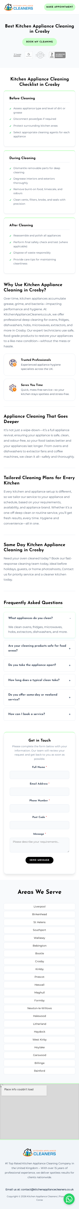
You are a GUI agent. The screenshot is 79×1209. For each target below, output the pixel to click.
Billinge (39, 1063)
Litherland (39, 1024)
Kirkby (39, 969)
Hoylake (39, 1047)
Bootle (39, 953)
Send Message (39, 860)
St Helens (39, 922)
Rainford (39, 1070)
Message (39, 834)
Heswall (39, 984)
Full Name (39, 767)
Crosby (39, 961)
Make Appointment (59, 7)
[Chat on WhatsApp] (69, 1199)
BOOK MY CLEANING (39, 42)
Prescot (39, 976)
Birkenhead (39, 914)
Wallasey (39, 938)
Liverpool (40, 906)
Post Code (39, 817)
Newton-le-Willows (39, 1008)
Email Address (39, 784)
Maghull (39, 992)
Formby (39, 1000)
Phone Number (39, 800)
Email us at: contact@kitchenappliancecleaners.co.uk (39, 1189)
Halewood (39, 1016)
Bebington (39, 945)
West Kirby (40, 1039)
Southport (39, 930)
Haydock (39, 1031)
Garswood (39, 1055)
